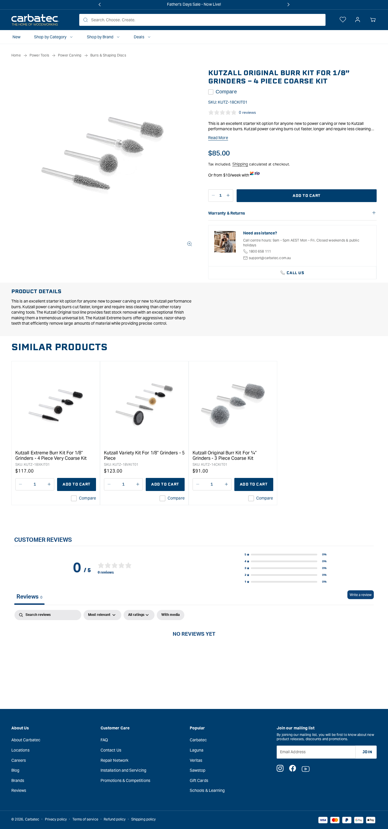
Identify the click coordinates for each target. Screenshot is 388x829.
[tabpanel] (194, 653)
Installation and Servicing (123, 770)
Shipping (240, 164)
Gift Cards (199, 780)
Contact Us (111, 750)
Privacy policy (56, 819)
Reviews (18, 790)
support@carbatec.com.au (270, 258)
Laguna (196, 750)
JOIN (367, 752)
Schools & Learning (207, 790)
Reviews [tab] (29, 597)
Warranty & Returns (226, 213)
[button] (373, 20)
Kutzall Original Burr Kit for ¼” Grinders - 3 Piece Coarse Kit (225, 455)
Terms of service (85, 819)
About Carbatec (25, 739)
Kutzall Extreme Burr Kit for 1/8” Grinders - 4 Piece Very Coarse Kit (51, 455)
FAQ (104, 739)
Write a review (361, 595)
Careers (18, 760)
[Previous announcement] (99, 4)
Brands (17, 780)
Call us (295, 273)
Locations (20, 750)
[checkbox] (170, 615)
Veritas (196, 760)
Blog (15, 770)
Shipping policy (143, 819)
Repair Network (114, 760)
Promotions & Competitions (125, 780)
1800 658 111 (260, 251)
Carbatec (198, 739)
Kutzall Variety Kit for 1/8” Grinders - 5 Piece (144, 455)
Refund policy (115, 819)
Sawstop (198, 770)
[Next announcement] (288, 4)
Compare (226, 92)
